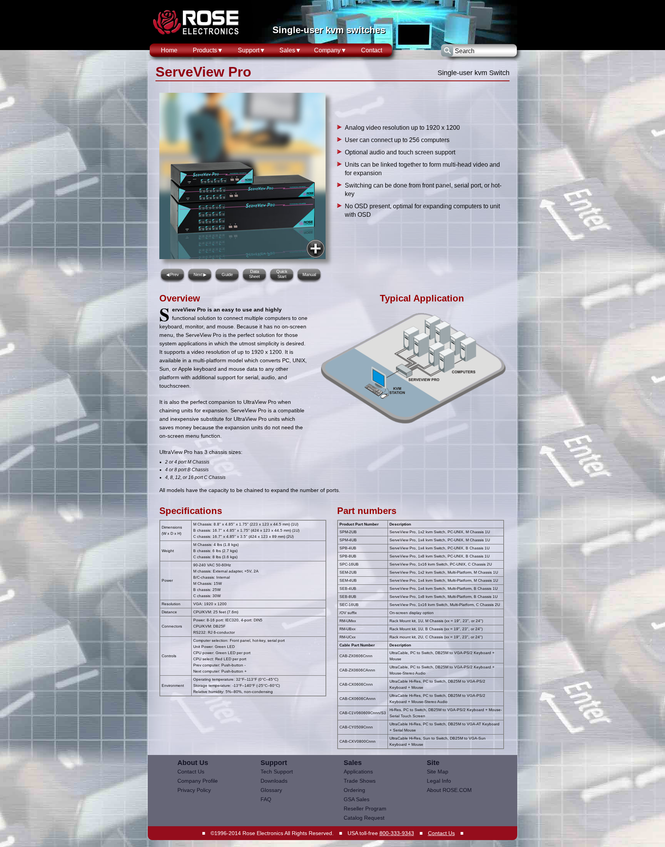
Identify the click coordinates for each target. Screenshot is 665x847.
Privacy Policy (194, 790)
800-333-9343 (396, 833)
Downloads (274, 781)
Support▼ (252, 50)
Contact (371, 50)
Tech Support (277, 771)
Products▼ (208, 50)
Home (169, 50)
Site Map (437, 771)
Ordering (354, 790)
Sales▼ (290, 50)
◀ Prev (172, 274)
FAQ (266, 799)
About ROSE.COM (449, 790)
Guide (227, 274)
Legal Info (439, 781)
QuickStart (281, 274)
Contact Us (190, 771)
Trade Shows (360, 781)
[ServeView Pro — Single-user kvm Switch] (315, 248)
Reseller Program (365, 808)
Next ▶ (200, 274)
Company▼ (330, 50)
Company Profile (197, 781)
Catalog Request (364, 818)
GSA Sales (356, 799)
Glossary (271, 790)
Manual (309, 274)
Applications (358, 771)
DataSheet (254, 274)
